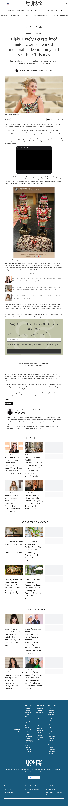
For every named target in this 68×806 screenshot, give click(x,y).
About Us (7, 786)
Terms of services (23, 344)
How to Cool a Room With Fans (19, 15)
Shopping (49, 10)
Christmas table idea (25, 393)
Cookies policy (8, 792)
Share (8, 119)
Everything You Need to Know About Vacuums (51, 721)
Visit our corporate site (37, 772)
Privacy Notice (46, 344)
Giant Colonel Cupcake (25, 308)
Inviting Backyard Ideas (40, 737)
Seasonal (37, 33)
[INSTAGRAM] (19, 412)
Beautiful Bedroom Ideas (40, 717)
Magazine (60, 4)
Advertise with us (51, 786)
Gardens (20, 10)
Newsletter (60, 119)
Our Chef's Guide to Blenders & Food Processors (51, 741)
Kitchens (38, 10)
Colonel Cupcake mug (11, 306)
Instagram (8, 381)
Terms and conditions (32, 789)
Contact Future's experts (32, 786)
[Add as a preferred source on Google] (34, 777)
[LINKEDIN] (22, 412)
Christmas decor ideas (49, 130)
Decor (29, 10)
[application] (34, 160)
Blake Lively (9, 403)
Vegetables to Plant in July (41, 15)
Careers (27, 792)
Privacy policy (50, 789)
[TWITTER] (16, 412)
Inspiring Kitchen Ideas (39, 724)
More (58, 10)
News (51, 70)
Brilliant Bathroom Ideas (40, 730)
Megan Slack (25, 70)
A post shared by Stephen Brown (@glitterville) (33, 363)
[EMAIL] (24, 412)
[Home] (6, 10)
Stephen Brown (16, 267)
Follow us (51, 119)
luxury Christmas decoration (31, 314)
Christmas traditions (14, 263)
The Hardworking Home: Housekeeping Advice (29, 739)
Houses (11, 10)
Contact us (7, 789)
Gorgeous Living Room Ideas (39, 710)
